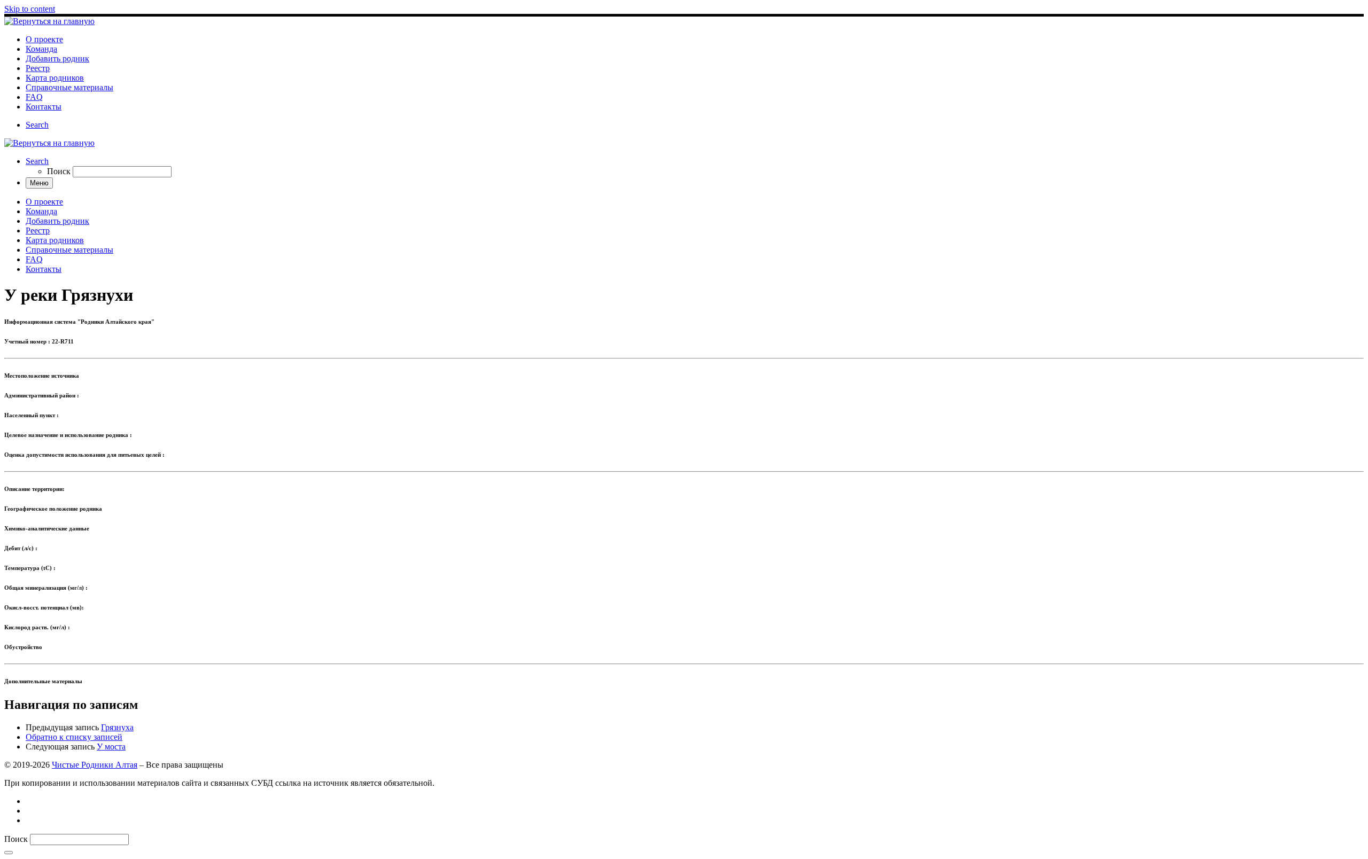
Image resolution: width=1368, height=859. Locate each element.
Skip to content (29, 8)
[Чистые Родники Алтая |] (49, 21)
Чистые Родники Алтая (94, 764)
